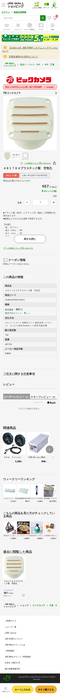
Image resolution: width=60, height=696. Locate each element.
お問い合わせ (10, 633)
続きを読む (30, 238)
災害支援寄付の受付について (23, 56)
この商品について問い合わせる (37, 163)
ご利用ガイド (10, 621)
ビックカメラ (14, 93)
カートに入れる (22, 689)
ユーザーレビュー (16, 396)
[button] (50, 449)
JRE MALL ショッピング (10, 64)
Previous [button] (10, 123)
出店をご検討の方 (12, 663)
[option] (30, 123)
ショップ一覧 (10, 627)
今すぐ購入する (46, 689)
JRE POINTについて (13, 639)
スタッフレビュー (43, 396)
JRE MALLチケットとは (15, 645)
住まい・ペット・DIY (30, 64)
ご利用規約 (9, 651)
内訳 (55, 196)
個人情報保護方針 (12, 669)
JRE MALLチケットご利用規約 (18, 657)
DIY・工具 (50, 64)
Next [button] (50, 123)
